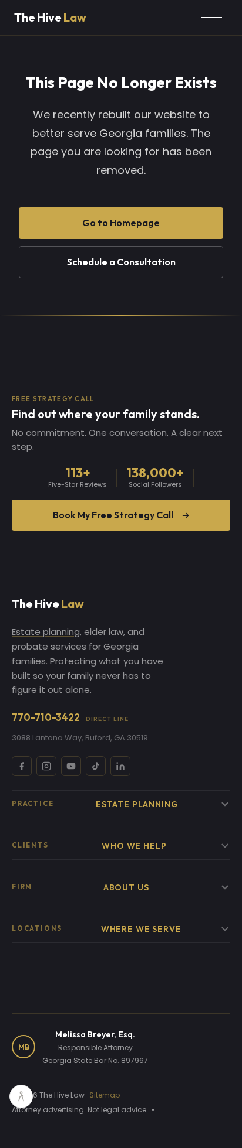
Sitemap (104, 1095)
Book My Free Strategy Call (113, 515)
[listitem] (22, 766)
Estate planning (46, 632)
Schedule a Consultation (121, 262)
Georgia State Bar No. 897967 (95, 1060)
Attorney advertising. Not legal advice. (83, 1110)
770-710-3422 (70, 717)
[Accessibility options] (21, 1096)
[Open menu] (212, 17)
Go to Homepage (121, 222)
